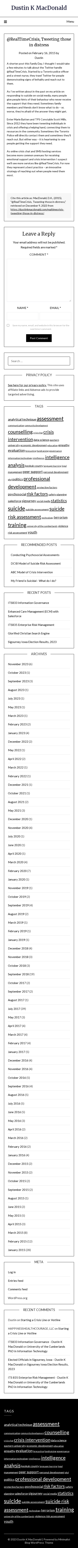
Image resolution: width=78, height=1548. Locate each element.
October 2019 (17, 896)
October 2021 (17, 793)
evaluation (16, 450)
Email (55, 308)
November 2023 (18, 664)
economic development (33, 445)
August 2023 (16, 690)
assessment (50, 418)
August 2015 (16, 1198)
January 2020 (16, 879)
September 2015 (18, 1189)
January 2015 (16, 1250)
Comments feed (17, 1289)
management (15, 472)
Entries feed (15, 1280)
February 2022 (17, 776)
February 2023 (17, 724)
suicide (16, 508)
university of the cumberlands (42, 526)
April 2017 (14, 1026)
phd (10, 479)
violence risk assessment (50, 1516)
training (17, 525)
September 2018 (18, 974)
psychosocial (17, 494)
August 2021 (16, 802)
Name (22, 308)
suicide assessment (37, 509)
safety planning (57, 494)
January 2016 (16, 1155)
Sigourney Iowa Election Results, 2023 (32, 642)
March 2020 (15, 862)
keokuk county (34, 465)
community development (36, 425)
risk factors (37, 493)
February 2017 (17, 1043)
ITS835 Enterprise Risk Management (31, 624)
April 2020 (14, 853)
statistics (59, 500)
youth (32, 532)
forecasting (30, 451)
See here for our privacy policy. (27, 385)
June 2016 (14, 1112)
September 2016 (18, 1086)
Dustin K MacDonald (39, 7)
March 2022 (15, 767)
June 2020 (14, 845)
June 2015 (14, 1206)
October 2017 (17, 983)
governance (55, 450)
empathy (63, 445)
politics (17, 479)
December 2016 (18, 1060)
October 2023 (17, 672)
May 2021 (14, 810)
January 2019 (16, 939)
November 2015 (18, 1172)
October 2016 (17, 1077)
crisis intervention (32, 1439)
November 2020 (18, 827)
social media (43, 501)
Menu (70, 21)
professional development (43, 1479)
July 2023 (14, 698)
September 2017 (18, 991)
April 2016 (14, 1129)
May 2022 (14, 750)
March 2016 (15, 1138)
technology (47, 517)
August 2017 (16, 1000)
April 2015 (14, 1224)
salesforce (14, 501)
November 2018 (18, 957)
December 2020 (18, 819)
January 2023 (16, 733)
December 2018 (18, 948)
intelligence (38, 458)
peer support (33, 472)
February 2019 (17, 931)
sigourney (29, 501)
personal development (55, 472)
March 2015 (15, 1232)
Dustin (39, 57)
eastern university (15, 1445)
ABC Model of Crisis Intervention (32, 572)
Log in (12, 1272)
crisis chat (38, 432)
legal (64, 466)
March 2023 (15, 715)
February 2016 (17, 1146)
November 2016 (18, 1069)
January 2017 (16, 1052)
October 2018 (17, 965)
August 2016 (16, 1094)
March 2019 (15, 922)
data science (41, 439)
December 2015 (18, 1163)
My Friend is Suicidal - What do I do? (33, 580)
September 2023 (18, 681)
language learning (52, 466)
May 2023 (14, 707)
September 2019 (18, 905)
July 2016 (14, 1103)
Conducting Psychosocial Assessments (35, 555)
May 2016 (14, 1120)
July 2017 (14, 1008)
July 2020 (14, 836)
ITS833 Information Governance (28, 602)
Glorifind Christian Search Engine (29, 633)
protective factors (47, 487)
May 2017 (14, 1017)
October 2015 (17, 1181)
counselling (20, 432)
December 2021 (18, 784)
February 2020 (17, 871)
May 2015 (14, 1215)
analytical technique (22, 419)
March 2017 (15, 1034)
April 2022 (14, 759)
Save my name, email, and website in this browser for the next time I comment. (40, 327)
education (52, 445)
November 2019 (18, 888)
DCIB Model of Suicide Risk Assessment (36, 563)
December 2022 (18, 741)
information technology (20, 458)
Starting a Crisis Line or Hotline (40, 1320)
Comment (39, 254)
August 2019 (16, 914)
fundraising (43, 450)
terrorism (61, 517)
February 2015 (17, 1241)
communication (16, 425)
